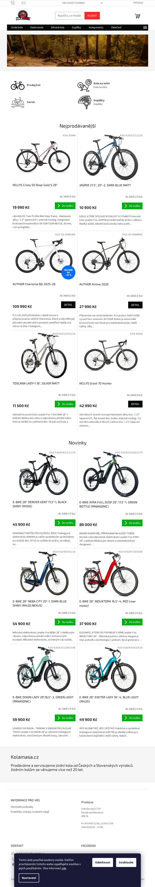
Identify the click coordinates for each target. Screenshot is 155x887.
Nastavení (29, 878)
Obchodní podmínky (73, 3)
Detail (68, 304)
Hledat (92, 15)
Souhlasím (126, 862)
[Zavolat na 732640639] (16, 3)
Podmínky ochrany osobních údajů (30, 812)
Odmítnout (102, 862)
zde (64, 868)
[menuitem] (16, 28)
